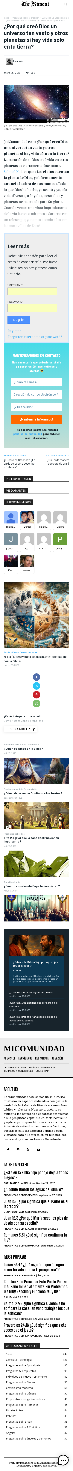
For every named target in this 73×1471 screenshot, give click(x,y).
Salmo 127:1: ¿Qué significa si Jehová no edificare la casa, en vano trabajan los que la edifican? (36, 1308)
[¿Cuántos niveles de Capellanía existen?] (36, 908)
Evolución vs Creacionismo (55, 17)
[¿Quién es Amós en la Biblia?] (36, 771)
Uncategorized (14, 1211)
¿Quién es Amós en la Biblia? (23, 748)
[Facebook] (36, 677)
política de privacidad (27, 434)
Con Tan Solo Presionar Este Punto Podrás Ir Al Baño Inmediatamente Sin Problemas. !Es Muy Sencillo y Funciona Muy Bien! (36, 1286)
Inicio (6, 17)
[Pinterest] (36, 694)
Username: (15, 285)
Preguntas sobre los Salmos (23, 1319)
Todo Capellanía (12, 882)
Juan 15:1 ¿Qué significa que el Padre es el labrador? (36, 1204)
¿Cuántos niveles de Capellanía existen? (32, 886)
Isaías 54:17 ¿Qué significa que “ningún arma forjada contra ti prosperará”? (34, 1267)
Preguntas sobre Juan (19, 1228)
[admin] (9, 61)
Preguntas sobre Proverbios (23, 1335)
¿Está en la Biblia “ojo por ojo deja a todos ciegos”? (35, 963)
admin (17, 970)
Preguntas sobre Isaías (19, 1275)
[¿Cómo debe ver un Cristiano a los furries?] (36, 815)
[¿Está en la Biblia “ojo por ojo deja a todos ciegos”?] (36, 945)
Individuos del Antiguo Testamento (21, 744)
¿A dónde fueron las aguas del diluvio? (31, 992)
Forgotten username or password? (34, 336)
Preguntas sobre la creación (25, 17)
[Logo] (35, 4)
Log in (19, 320)
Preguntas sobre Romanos (22, 1245)
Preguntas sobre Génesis (21, 1195)
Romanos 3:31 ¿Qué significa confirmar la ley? (35, 1237)
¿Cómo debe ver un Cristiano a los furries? (33, 793)
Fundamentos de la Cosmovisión (20, 789)
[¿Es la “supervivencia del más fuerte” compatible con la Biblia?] (36, 615)
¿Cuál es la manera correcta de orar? (57, 461)
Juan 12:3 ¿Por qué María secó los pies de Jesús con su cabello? (36, 1220)
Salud (8, 1297)
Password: (15, 301)
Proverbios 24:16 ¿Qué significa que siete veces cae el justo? (35, 1328)
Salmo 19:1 (12, 171)
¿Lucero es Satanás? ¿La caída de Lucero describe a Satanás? (19, 463)
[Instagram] (18, 1150)
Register (14, 330)
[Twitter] (36, 686)
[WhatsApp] (36, 703)
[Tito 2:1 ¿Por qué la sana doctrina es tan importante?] (36, 864)
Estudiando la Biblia (17, 1183)
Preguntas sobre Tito (14, 833)
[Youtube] (38, 1150)
